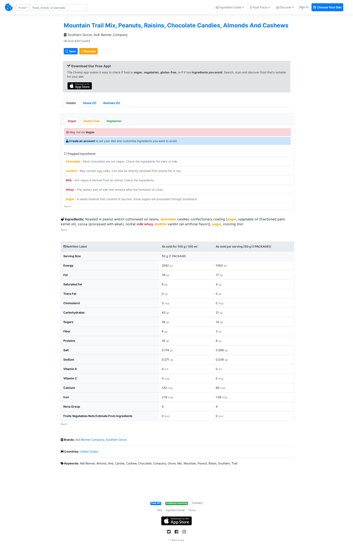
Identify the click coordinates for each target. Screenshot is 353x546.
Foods (22, 7)
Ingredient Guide (175, 510)
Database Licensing (176, 503)
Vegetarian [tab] (114, 121)
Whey (70, 189)
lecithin (160, 224)
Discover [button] (285, 7)
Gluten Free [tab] (91, 121)
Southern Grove (116, 439)
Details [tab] (71, 103)
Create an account (82, 141)
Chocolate (73, 161)
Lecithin (71, 171)
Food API (155, 503)
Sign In (303, 7)
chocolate (168, 219)
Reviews (90, 51)
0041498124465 (78, 41)
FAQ (159, 510)
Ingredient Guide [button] (229, 7)
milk (140, 224)
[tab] (89, 103)
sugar (231, 219)
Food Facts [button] (259, 7)
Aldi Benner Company (89, 439)
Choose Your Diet (328, 7)
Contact (197, 503)
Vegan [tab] (72, 121)
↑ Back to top (176, 540)
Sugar (70, 199)
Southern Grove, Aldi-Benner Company (97, 35)
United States (89, 451)
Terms (192, 510)
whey (148, 224)
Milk (69, 180)
